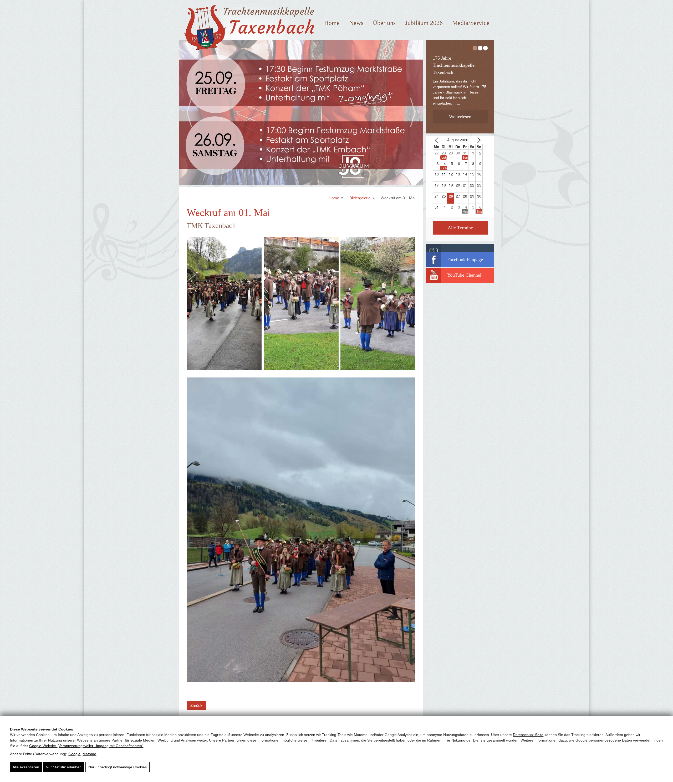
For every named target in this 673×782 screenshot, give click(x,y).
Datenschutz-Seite (528, 735)
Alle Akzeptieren (26, 767)
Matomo (89, 754)
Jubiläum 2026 (424, 22)
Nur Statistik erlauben (63, 767)
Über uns (384, 22)
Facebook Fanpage (465, 259)
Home (332, 22)
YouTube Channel (464, 275)
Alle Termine (460, 227)
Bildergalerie (359, 198)
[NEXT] (478, 140)
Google (74, 754)
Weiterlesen (460, 108)
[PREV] (438, 140)
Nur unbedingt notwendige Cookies (117, 767)
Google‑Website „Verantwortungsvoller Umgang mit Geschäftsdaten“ (86, 746)
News (356, 22)
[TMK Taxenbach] (247, 52)
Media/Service (471, 22)
